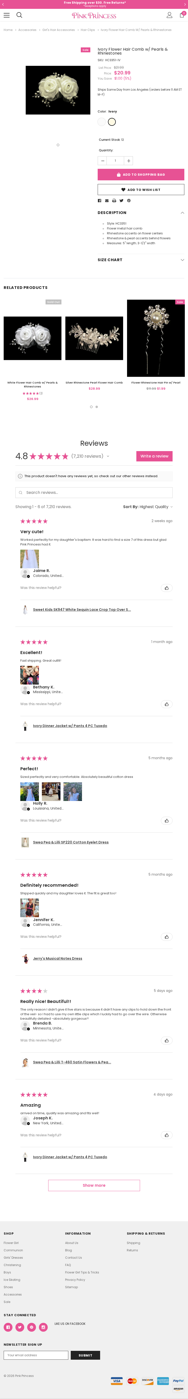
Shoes (8, 1287)
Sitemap (71, 1287)
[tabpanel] (58, 90)
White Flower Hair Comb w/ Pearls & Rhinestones (32, 384)
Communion (13, 1250)
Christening (12, 1265)
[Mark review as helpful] (167, 588)
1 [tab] (58, 145)
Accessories (13, 1294)
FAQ (68, 1265)
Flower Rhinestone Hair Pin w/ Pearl (155, 383)
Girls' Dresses (13, 1258)
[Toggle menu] (7, 15)
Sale (7, 1302)
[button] (108, 456)
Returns (132, 1250)
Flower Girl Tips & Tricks (82, 1272)
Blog (68, 1250)
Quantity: (106, 150)
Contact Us (73, 1258)
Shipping (133, 1243)
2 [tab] (96, 407)
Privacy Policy (75, 1280)
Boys (7, 1272)
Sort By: (131, 507)
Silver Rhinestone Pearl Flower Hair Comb (94, 383)
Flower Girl (11, 1243)
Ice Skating (12, 1280)
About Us (71, 1243)
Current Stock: (111, 140)
